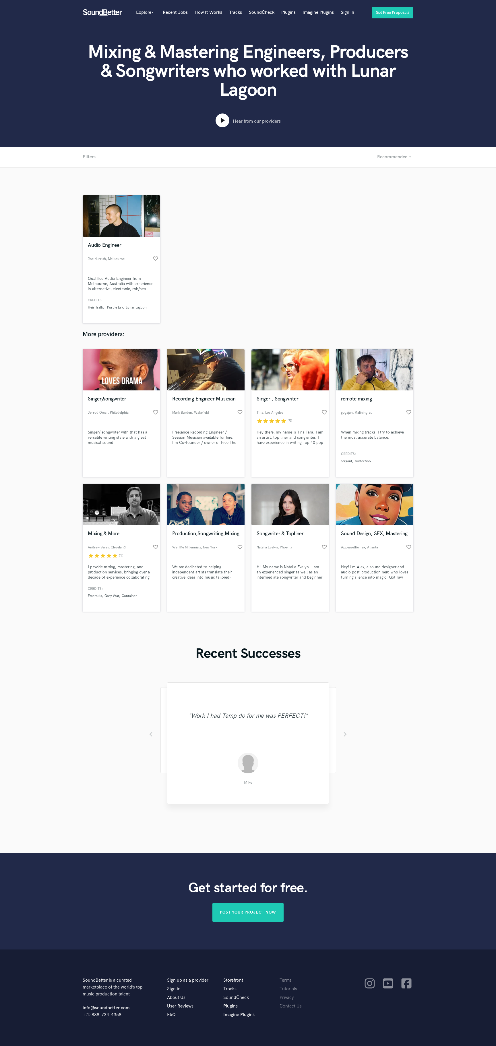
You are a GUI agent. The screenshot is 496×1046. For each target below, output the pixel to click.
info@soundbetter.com (106, 1008)
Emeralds (95, 596)
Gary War (111, 596)
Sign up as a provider (187, 980)
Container (129, 596)
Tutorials (288, 989)
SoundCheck (261, 12)
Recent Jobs (175, 12)
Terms (286, 980)
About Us (176, 997)
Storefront (233, 980)
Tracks (235, 12)
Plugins (288, 12)
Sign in (347, 12)
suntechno (363, 461)
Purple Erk (115, 307)
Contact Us (291, 1006)
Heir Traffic (96, 307)
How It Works (208, 12)
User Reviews (180, 1006)
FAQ (171, 1015)
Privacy (287, 997)
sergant (346, 461)
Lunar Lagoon (136, 307)
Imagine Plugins (318, 12)
